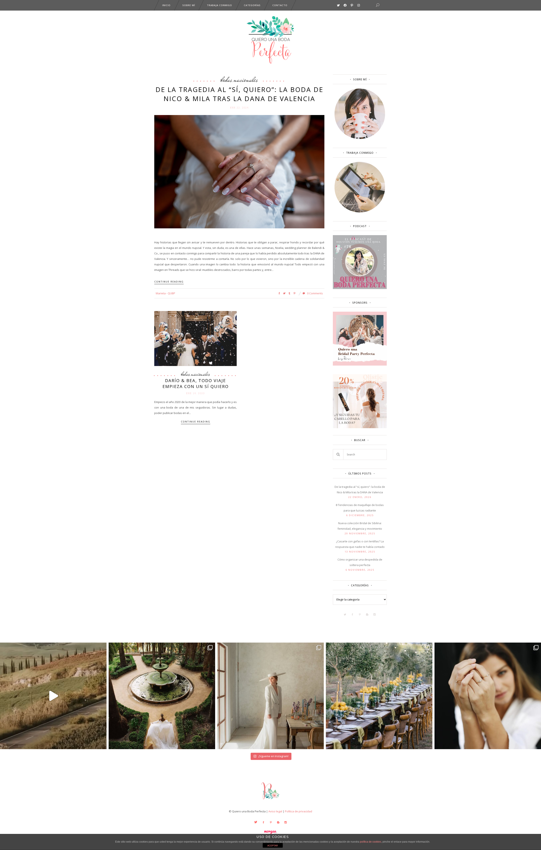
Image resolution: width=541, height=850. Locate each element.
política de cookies (370, 841)
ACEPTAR (272, 845)
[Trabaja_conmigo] (359, 211)
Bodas (226, 79)
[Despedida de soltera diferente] (360, 364)
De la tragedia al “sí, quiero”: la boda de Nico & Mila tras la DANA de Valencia (239, 94)
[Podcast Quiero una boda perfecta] (360, 288)
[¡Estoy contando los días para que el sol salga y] (379, 696)
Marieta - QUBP (165, 293)
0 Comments (314, 293)
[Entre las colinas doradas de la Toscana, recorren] (53, 696)
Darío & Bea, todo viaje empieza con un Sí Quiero (196, 383)
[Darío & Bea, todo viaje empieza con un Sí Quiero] (195, 338)
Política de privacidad (298, 811)
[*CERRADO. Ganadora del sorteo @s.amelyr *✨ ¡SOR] (487, 696)
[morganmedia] (270, 800)
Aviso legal (275, 811)
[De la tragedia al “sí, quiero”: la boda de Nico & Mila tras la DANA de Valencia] (239, 171)
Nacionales (246, 79)
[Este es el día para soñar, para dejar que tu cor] (162, 696)
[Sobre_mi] (359, 138)
